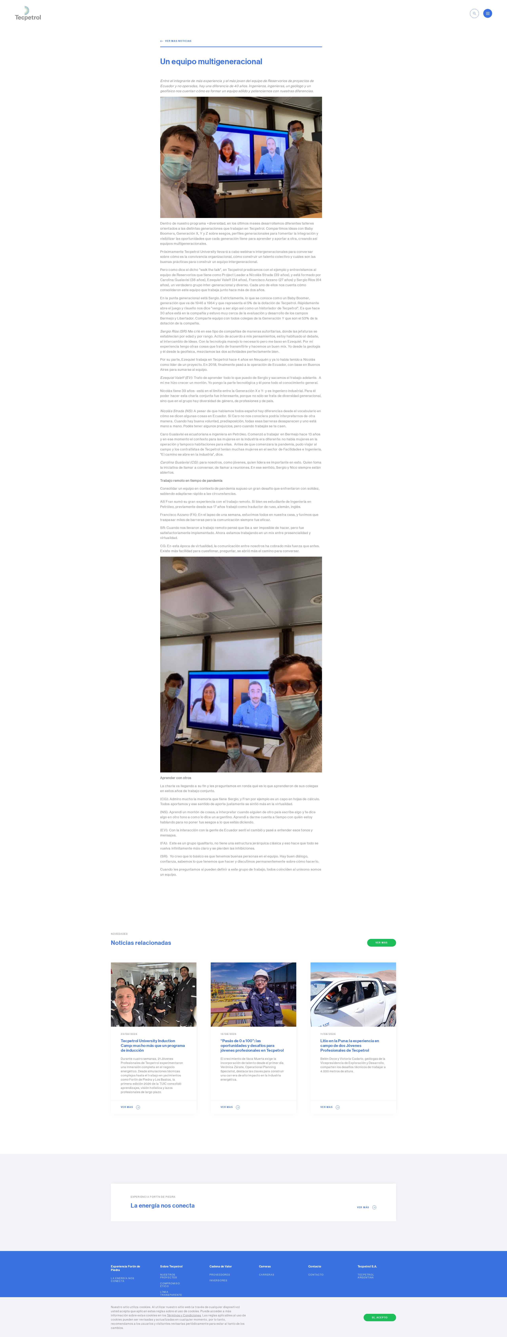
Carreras (266, 1275)
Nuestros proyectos (168, 1276)
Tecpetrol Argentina (366, 1276)
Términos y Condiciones (184, 1315)
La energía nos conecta (122, 1279)
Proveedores (220, 1275)
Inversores (219, 1280)
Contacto (316, 1275)
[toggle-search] (474, 13)
